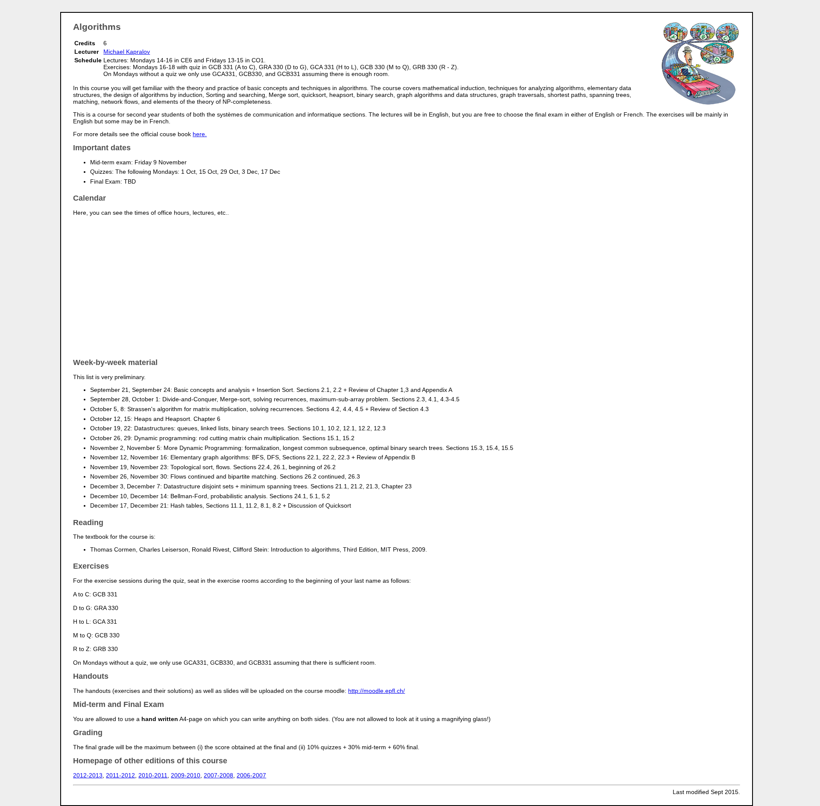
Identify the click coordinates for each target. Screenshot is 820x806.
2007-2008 (218, 775)
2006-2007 (251, 775)
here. (200, 134)
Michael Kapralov (126, 51)
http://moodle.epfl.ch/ (376, 690)
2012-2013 (87, 775)
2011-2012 (120, 775)
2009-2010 (185, 775)
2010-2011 (152, 775)
